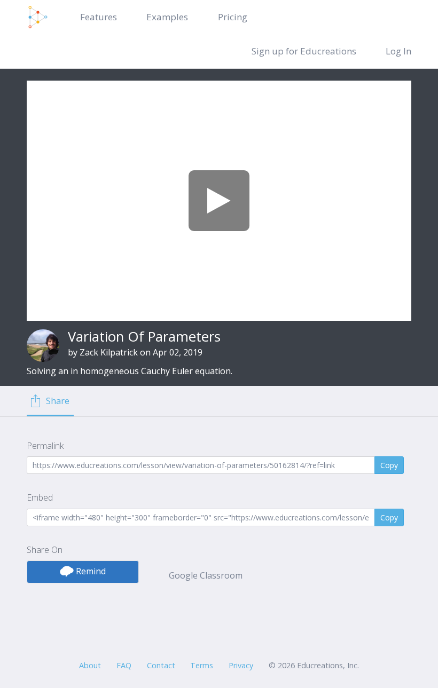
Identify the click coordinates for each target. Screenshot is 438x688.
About (90, 665)
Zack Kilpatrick (109, 352)
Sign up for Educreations (304, 51)
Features (98, 17)
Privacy (241, 665)
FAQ (123, 665)
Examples (167, 17)
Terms (201, 665)
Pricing (232, 17)
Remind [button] (90, 571)
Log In (398, 51)
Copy (389, 465)
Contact (161, 665)
